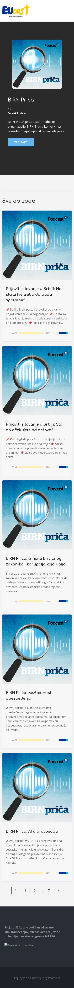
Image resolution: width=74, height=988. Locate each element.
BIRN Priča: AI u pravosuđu (32, 831)
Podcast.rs (54, 978)
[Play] (9, 332)
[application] (37, 332)
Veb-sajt (20, 142)
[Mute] (55, 333)
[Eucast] (16, 11)
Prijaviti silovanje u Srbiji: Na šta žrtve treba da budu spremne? (34, 294)
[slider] (63, 335)
